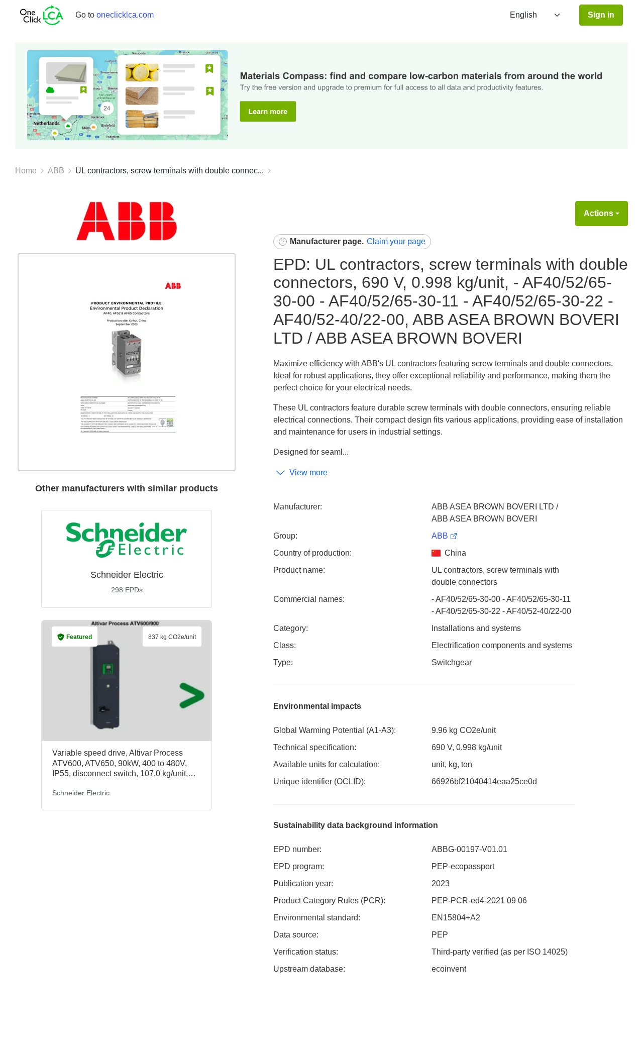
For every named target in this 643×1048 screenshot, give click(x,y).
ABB (56, 170)
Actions (598, 213)
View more (308, 472)
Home (26, 170)
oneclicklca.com (125, 15)
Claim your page (396, 241)
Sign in (601, 15)
